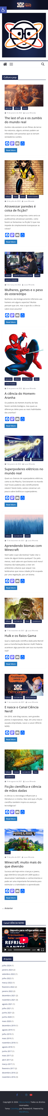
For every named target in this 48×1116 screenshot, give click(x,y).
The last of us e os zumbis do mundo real (23, 120)
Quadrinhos (37, 621)
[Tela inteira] (42, 950)
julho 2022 (6, 978)
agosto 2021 (7, 1004)
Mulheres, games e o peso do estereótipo (24, 292)
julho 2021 (6, 1008)
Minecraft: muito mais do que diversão (23, 864)
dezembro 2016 (8, 1072)
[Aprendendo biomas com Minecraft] (24, 524)
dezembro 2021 (8, 995)
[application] (24, 939)
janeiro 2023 (7, 970)
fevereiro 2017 (8, 1068)
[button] (3, 9)
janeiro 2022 (7, 991)
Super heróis (10, 626)
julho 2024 (6, 965)
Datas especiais (31, 697)
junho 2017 (7, 1051)
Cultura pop (27, 379)
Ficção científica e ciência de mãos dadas (23, 788)
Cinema (16, 772)
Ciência (17, 108)
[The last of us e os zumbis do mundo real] (24, 96)
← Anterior (7, 908)
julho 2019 (6, 1034)
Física (15, 196)
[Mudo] (38, 950)
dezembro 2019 (8, 1025)
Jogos (25, 108)
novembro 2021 (8, 1000)
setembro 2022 (8, 974)
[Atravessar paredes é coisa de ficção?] (24, 177)
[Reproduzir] (5, 950)
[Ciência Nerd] (24, 1)
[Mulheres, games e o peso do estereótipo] (24, 263)
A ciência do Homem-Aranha (20, 395)
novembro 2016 (8, 1077)
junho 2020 (7, 1017)
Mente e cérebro (11, 280)
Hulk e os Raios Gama (20, 635)
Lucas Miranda (30, 113)
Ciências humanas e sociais (23, 275)
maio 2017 (6, 1055)
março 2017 (7, 1064)
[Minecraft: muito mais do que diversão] (24, 840)
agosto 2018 (7, 1047)
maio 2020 (6, 1021)
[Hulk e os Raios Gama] (24, 609)
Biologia (9, 108)
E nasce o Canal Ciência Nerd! (22, 709)
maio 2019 (6, 1038)
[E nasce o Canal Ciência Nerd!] (24, 685)
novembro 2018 (8, 1042)
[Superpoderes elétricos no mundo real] (24, 447)
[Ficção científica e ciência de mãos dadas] (24, 759)
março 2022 (7, 982)
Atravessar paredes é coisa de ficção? (20, 208)
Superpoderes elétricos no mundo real (24, 471)
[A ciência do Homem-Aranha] (24, 355)
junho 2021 (7, 1012)
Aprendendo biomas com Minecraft (23, 547)
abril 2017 (6, 1060)
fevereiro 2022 (8, 987)
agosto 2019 (7, 1030)
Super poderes (33, 196)
